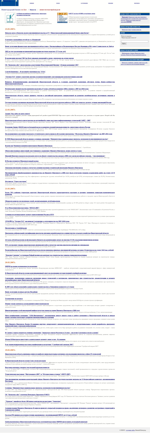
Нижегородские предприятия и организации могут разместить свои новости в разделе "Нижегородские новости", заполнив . (134, 19)
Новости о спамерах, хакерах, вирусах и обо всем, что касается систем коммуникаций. (134, 63)
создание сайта (130, 430)
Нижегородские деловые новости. (131, 29)
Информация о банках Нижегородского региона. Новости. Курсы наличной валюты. (133, 54)
